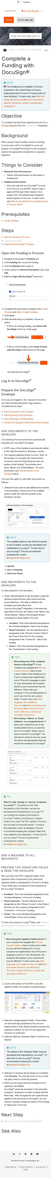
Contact (8, 20)
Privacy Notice (10, 1167)
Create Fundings (11, 220)
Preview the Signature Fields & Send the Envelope (26, 422)
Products (23, 50)
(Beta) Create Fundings (27, 312)
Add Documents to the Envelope (18, 411)
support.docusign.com (19, 558)
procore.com (10, 11)
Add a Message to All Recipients (18, 419)
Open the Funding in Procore (17, 237)
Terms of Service (26, 1167)
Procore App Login (25, 20)
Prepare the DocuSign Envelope (19, 244)
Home (12, 50)
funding (4, 125)
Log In (25, 1169)
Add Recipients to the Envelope (18, 415)
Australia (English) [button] (31, 11)
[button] (39, 35)
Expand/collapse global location (46, 49)
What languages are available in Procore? (28, 702)
